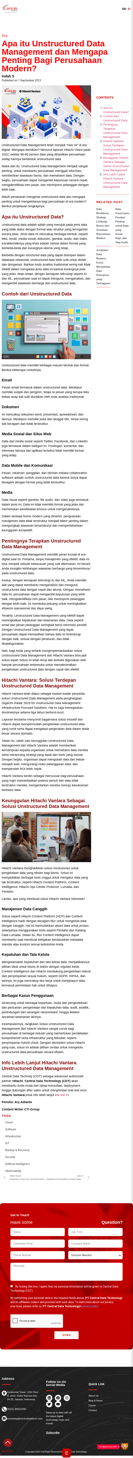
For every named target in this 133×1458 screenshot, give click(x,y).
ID (129, 9)
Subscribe (53, 1432)
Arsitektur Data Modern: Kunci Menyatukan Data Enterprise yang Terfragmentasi (105, 267)
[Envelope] (4, 1418)
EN (124, 9)
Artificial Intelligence (17, 1163)
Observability (13, 1170)
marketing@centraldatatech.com (25, 1418)
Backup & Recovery (17, 1150)
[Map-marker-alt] (4, 1393)
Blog (4, 35)
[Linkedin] (49, 1398)
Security (10, 1157)
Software (10, 1129)
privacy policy (90, 1306)
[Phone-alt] (4, 1409)
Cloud (9, 1122)
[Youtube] (58, 1404)
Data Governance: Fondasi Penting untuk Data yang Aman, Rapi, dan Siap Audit (123, 226)
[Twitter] (49, 1404)
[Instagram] (67, 1398)
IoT (7, 1143)
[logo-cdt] (10, 9)
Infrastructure (13, 1136)
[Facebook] (58, 1398)
